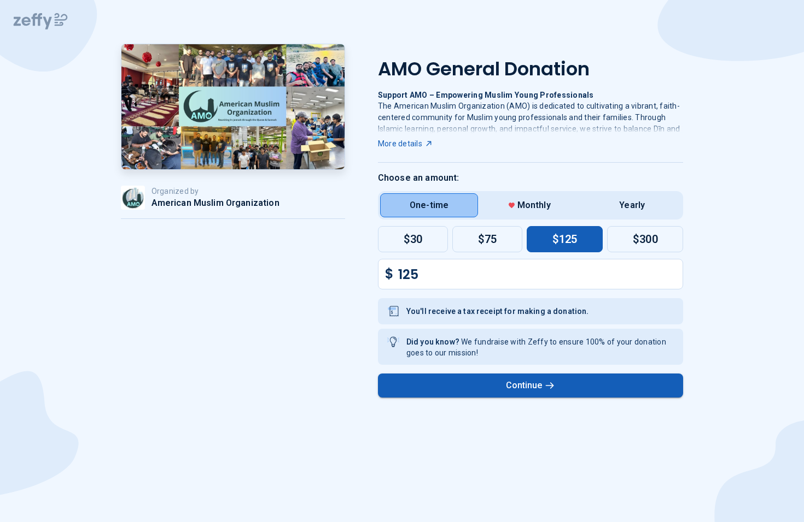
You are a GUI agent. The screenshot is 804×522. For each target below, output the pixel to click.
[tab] (429, 205)
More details (400, 143)
